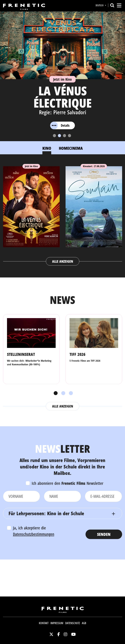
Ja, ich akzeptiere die (33, 531)
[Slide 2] (59, 135)
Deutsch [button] (100, 5)
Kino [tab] (46, 148)
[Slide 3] (64, 135)
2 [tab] (62, 393)
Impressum (56, 623)
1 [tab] (54, 393)
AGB (84, 623)
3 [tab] (70, 393)
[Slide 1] (54, 135)
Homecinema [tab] (71, 148)
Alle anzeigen (62, 261)
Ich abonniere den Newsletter (67, 483)
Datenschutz (72, 623)
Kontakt (43, 623)
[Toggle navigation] (119, 5)
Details (65, 125)
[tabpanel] (62, 213)
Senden (104, 534)
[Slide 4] (69, 135)
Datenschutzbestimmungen (33, 534)
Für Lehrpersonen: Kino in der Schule (46, 513)
